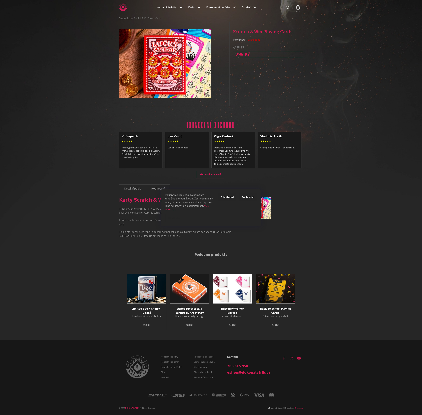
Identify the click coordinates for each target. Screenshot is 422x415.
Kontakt (165, 377)
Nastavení (174, 218)
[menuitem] (169, 7)
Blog (163, 372)
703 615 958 (237, 366)
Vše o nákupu (200, 367)
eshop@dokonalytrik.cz (248, 373)
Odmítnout (227, 197)
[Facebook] (284, 358)
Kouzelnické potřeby (171, 367)
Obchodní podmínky (204, 372)
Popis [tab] (132, 188)
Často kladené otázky (204, 362)
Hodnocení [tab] (158, 189)
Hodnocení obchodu (204, 357)
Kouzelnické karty (170, 362)
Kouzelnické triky (169, 357)
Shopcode (299, 408)
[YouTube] (299, 358)
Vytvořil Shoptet (277, 408)
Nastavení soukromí (203, 377)
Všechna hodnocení (210, 174)
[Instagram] (291, 358)
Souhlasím (248, 197)
